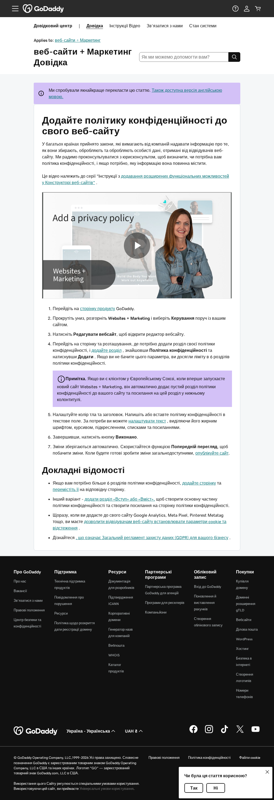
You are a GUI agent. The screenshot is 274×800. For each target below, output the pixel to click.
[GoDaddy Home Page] (36, 731)
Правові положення (29, 610)
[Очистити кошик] (258, 8)
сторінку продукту (97, 308)
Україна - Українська (88, 731)
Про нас (20, 581)
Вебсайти (243, 620)
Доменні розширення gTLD (245, 604)
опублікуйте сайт (212, 453)
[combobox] (184, 57)
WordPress (244, 639)
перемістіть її (66, 489)
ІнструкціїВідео (124, 26)
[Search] (234, 57)
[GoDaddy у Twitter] (240, 732)
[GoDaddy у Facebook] (193, 732)
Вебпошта (116, 645)
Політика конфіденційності (209, 757)
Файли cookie (249, 757)
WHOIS (114, 655)
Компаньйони (155, 612)
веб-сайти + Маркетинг (78, 40)
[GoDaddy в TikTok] (224, 732)
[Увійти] (247, 8)
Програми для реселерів (164, 602)
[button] (267, 772)
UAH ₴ (131, 731)
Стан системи (202, 26)
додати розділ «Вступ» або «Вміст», (120, 499)
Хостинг (242, 648)
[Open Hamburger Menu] (13, 8)
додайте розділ (106, 350)
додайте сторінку (199, 483)
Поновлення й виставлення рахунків (205, 603)
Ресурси (61, 613)
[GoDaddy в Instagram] (209, 732)
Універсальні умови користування (106, 788)
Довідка (94, 26)
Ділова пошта (247, 629)
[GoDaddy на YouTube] (255, 732)
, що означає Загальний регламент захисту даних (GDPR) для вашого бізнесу (152, 537)
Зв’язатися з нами (165, 26)
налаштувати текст (147, 421)
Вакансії (20, 591)
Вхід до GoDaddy (207, 586)
